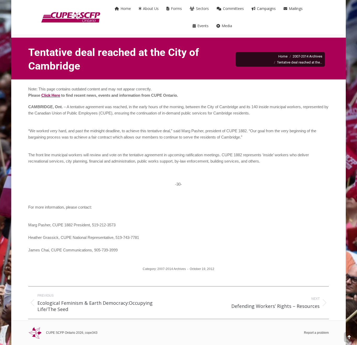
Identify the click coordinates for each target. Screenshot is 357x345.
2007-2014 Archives (171, 269)
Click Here (50, 95)
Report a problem (316, 333)
